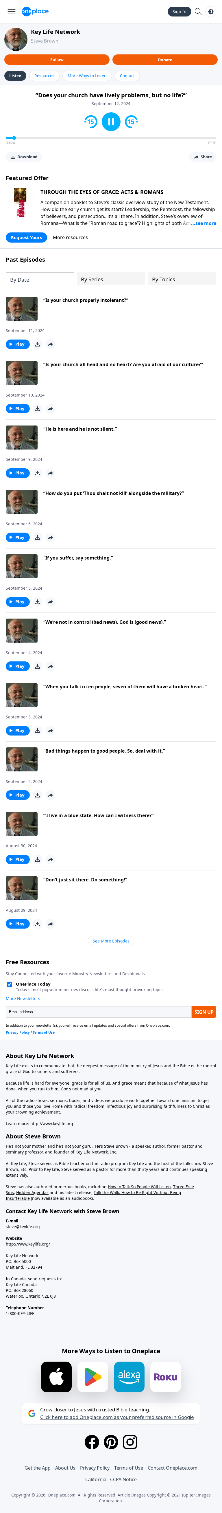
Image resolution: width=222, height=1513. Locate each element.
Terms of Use (128, 1468)
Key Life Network (55, 32)
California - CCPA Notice (111, 1479)
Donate (165, 60)
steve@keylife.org (23, 1226)
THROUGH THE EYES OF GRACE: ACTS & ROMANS (101, 191)
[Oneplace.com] (35, 11)
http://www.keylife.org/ (28, 1244)
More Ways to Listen (87, 75)
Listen (15, 75)
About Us (65, 1468)
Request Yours (26, 237)
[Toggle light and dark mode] (210, 11)
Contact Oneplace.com (172, 1468)
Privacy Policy (95, 1468)
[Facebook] (92, 1442)
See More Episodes (111, 941)
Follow (57, 59)
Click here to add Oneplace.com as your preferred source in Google (117, 1417)
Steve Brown (44, 41)
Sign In (179, 11)
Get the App (38, 1468)
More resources (70, 237)
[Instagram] (130, 1442)
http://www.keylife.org (51, 1123)
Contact (127, 75)
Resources (44, 75)
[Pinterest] (111, 1442)
